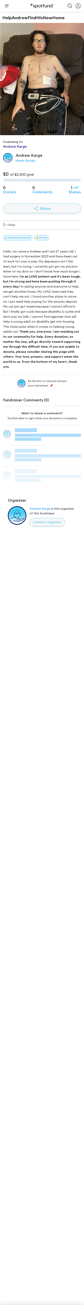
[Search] (70, 6)
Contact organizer (47, 522)
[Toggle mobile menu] (7, 6)
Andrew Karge (40, 508)
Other (11, 225)
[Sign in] (78, 6)
